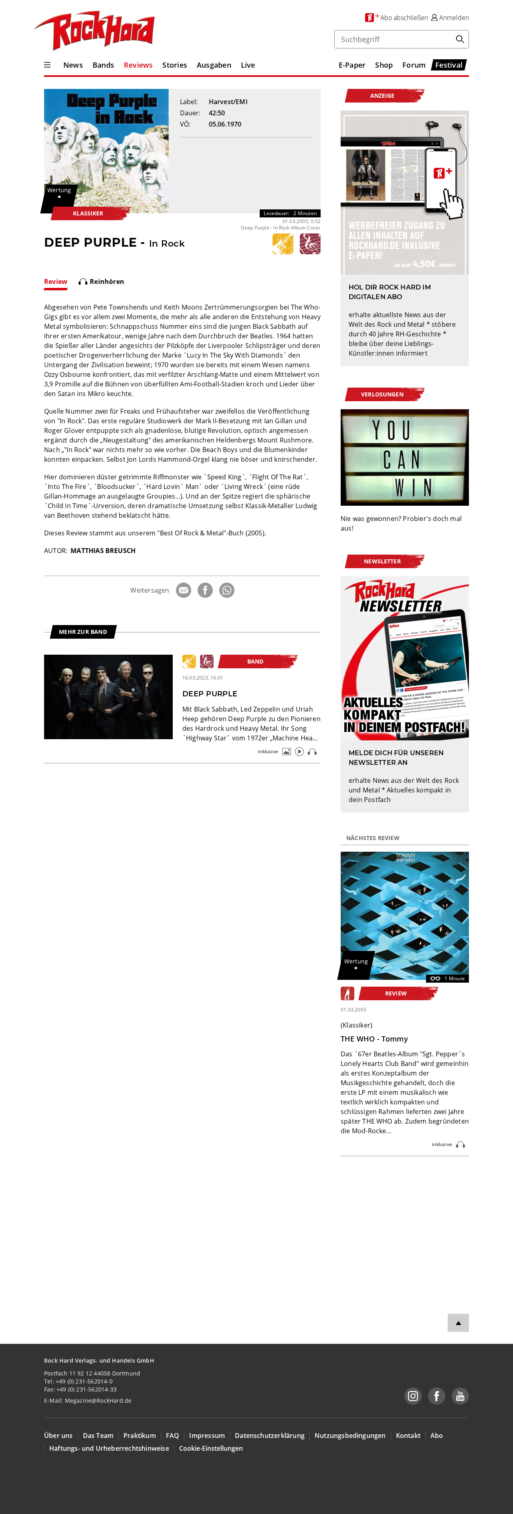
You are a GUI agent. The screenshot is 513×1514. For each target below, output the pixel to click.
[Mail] (183, 590)
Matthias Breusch (103, 550)
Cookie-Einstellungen (211, 1448)
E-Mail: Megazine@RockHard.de (87, 1400)
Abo (436, 1435)
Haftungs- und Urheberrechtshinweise (109, 1448)
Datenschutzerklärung (270, 1435)
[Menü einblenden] (47, 64)
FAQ (173, 1435)
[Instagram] (413, 1396)
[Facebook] (205, 590)
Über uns (58, 1435)
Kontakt (408, 1435)
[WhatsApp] (226, 590)
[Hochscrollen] (458, 1323)
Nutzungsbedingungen (350, 1435)
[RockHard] (93, 31)
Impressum (207, 1435)
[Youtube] (460, 1396)
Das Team (98, 1435)
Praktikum (139, 1435)
